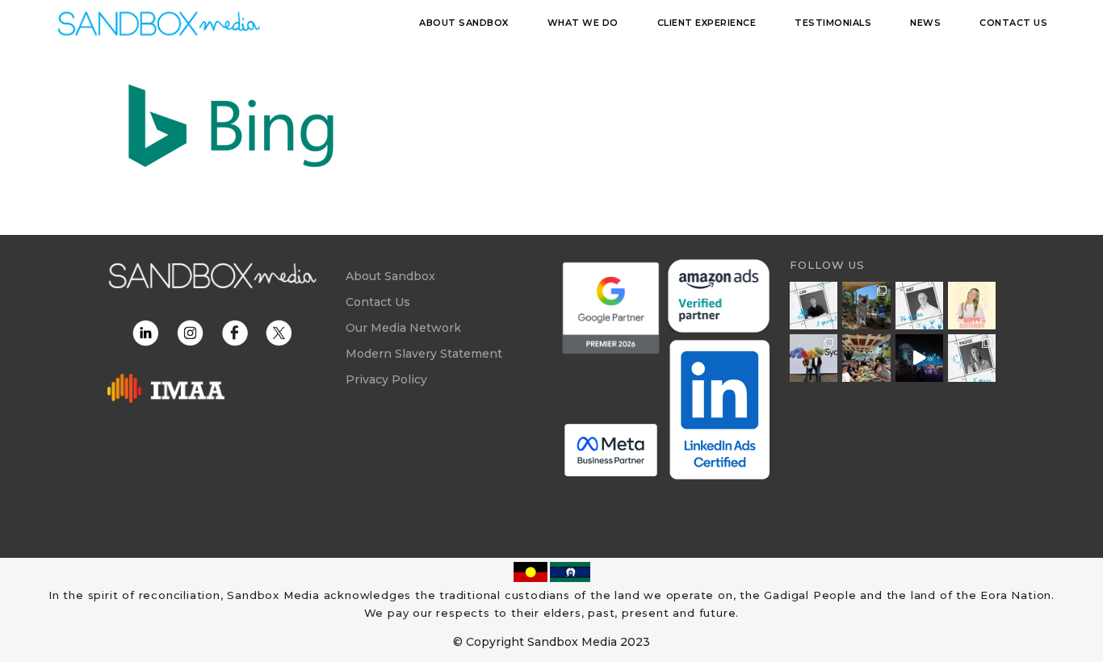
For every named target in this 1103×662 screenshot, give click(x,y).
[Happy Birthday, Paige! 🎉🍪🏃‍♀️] (972, 305)
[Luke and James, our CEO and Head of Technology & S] (813, 358)
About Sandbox (390, 276)
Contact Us (378, 302)
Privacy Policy (386, 379)
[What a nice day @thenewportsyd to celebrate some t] (866, 358)
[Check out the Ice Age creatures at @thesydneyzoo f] (866, 305)
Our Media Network (403, 328)
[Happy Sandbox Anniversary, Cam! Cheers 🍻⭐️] (813, 305)
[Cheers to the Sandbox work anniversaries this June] (972, 358)
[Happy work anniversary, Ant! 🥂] (919, 305)
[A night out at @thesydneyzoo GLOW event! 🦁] (919, 358)
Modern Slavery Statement (424, 353)
